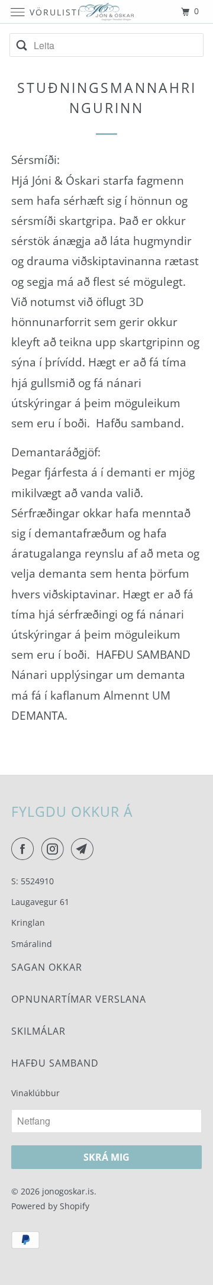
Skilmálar (38, 1031)
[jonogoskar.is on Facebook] (24, 849)
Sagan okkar (46, 967)
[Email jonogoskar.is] (84, 849)
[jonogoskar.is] (106, 11)
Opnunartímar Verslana (78, 999)
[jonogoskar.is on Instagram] (55, 849)
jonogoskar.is (68, 1191)
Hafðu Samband (55, 1063)
